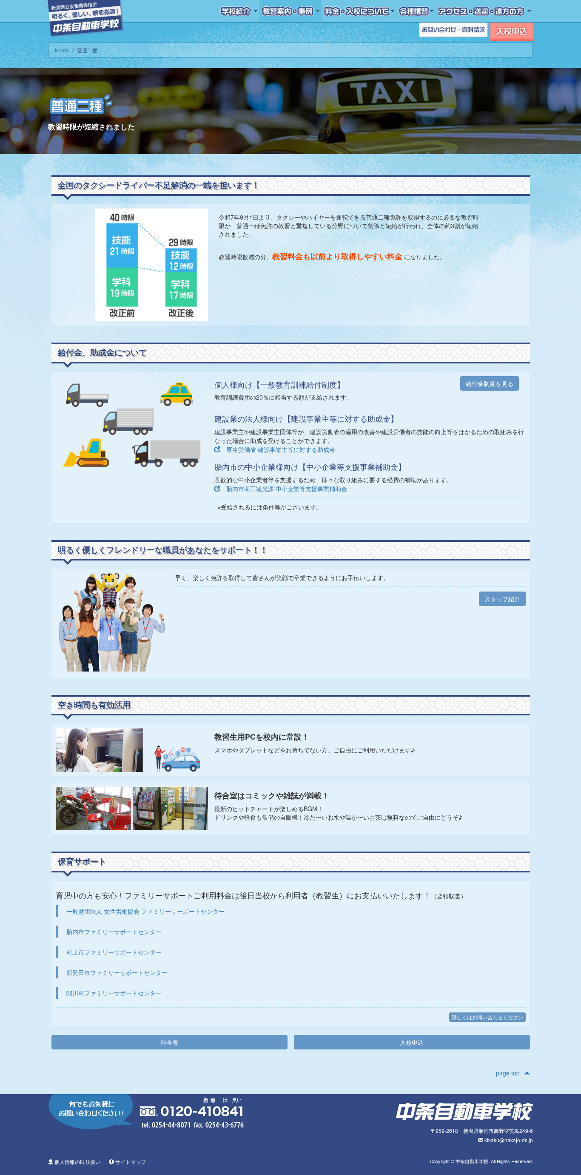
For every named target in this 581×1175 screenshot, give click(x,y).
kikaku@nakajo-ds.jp (508, 1140)
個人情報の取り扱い (76, 1161)
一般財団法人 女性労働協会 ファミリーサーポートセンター (145, 911)
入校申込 (412, 1042)
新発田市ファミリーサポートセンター (117, 972)
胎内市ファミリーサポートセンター (114, 931)
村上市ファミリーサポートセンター (114, 952)
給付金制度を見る (489, 383)
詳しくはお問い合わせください (487, 1017)
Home (62, 50)
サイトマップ (130, 1161)
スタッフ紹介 (502, 599)
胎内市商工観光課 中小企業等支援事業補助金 (283, 488)
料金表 (169, 1042)
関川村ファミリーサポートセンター (114, 993)
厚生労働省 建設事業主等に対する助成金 (277, 449)
